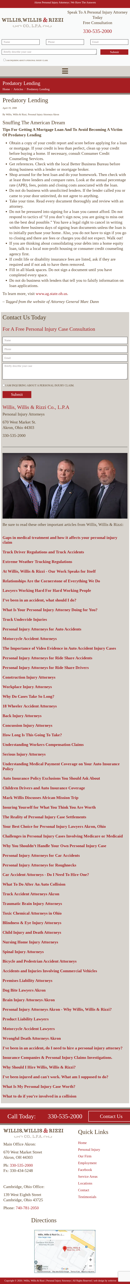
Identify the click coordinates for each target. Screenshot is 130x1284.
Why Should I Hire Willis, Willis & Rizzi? (39, 1067)
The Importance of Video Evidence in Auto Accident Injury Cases (59, 648)
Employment (87, 1163)
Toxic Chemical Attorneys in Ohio (32, 913)
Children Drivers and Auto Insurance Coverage (44, 788)
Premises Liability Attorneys (27, 980)
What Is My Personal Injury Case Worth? (39, 1086)
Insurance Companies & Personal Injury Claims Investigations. (57, 1057)
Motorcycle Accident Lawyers (29, 1028)
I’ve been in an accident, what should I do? (39, 600)
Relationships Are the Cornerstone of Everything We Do (51, 581)
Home (82, 1143)
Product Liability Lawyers (26, 1019)
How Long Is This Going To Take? (32, 735)
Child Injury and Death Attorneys (32, 932)
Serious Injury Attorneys (24, 754)
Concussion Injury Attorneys (27, 725)
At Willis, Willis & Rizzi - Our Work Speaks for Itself (49, 571)
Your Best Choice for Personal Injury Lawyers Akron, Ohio (54, 826)
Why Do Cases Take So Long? (28, 696)
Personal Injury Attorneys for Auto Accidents (42, 629)
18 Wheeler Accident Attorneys (30, 706)
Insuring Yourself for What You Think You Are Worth (49, 807)
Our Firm (84, 1156)
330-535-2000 (97, 31)
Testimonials (87, 1197)
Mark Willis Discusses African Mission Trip (40, 797)
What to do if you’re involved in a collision (39, 1096)
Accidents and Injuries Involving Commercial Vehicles (50, 971)
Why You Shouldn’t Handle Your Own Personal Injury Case (54, 846)
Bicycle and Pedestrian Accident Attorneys (40, 961)
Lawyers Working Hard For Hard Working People (47, 590)
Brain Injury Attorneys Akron (29, 1000)
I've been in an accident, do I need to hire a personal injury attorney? (63, 1048)
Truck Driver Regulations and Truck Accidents (43, 552)
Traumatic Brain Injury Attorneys (32, 903)
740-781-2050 (27, 1208)
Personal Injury (89, 1150)
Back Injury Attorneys (22, 716)
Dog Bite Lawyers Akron (24, 990)
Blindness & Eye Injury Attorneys (32, 923)
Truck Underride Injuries (25, 619)
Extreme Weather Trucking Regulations (37, 561)
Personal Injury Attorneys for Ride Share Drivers (46, 667)
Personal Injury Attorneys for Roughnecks (39, 865)
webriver (112, 1280)
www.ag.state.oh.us (51, 293)
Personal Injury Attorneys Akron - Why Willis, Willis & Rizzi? (57, 1009)
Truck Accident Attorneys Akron (31, 894)
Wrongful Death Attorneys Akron (32, 1038)
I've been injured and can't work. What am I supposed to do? (55, 1077)
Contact (83, 1190)
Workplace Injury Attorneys (27, 687)
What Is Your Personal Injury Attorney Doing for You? (50, 610)
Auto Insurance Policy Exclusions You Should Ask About (51, 778)
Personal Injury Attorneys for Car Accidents (41, 855)
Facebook (85, 1170)
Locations (85, 1183)
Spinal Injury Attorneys (23, 952)
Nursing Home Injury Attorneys (30, 942)
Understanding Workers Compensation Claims (43, 744)
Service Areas (88, 1176)
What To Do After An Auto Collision (34, 884)
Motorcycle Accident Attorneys (30, 638)
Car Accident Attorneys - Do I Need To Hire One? (46, 874)
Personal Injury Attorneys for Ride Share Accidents (47, 658)
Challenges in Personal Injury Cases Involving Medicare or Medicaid (63, 836)
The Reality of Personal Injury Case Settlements (44, 817)
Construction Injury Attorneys (29, 677)
